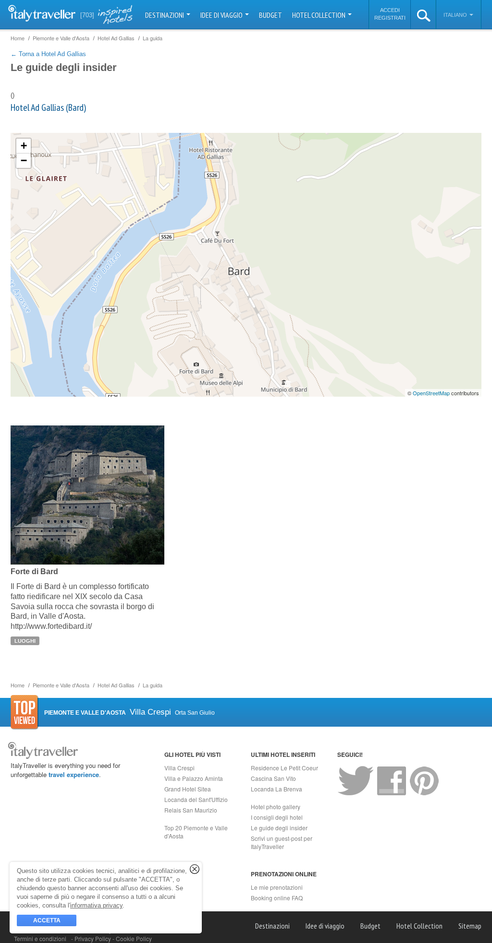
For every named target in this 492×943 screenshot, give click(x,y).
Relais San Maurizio (190, 810)
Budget (270, 15)
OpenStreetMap (431, 393)
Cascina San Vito (273, 778)
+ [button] (24, 146)
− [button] (24, 160)
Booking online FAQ (277, 898)
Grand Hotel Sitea (187, 789)
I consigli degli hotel (277, 817)
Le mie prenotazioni (277, 887)
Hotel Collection (319, 15)
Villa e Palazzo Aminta (193, 778)
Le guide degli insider (279, 828)
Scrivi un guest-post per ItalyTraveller (281, 842)
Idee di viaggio (222, 15)
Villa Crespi (179, 768)
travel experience (74, 774)
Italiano (455, 15)
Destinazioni (165, 15)
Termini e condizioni (40, 938)
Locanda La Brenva (276, 789)
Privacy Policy (93, 938)
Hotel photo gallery (275, 806)
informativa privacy (96, 905)
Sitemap (469, 926)
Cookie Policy (134, 938)
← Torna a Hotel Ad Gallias (48, 54)
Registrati (390, 18)
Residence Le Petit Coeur (284, 768)
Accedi (390, 10)
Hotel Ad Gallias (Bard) (48, 107)
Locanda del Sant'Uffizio (196, 799)
